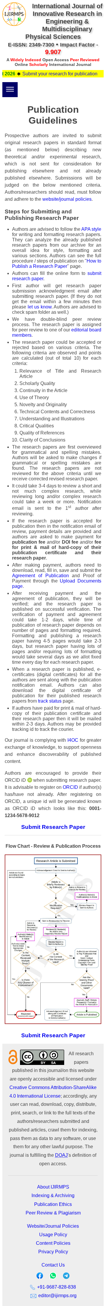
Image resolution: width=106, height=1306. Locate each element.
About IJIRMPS (53, 1186)
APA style (91, 229)
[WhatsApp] (53, 1278)
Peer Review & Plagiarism (53, 1212)
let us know (40, 306)
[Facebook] (40, 1277)
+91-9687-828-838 (56, 1287)
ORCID (70, 787)
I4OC (72, 740)
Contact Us (53, 1264)
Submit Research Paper (53, 827)
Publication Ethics (53, 1204)
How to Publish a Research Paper (56, 263)
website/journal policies (67, 199)
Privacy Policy (53, 1251)
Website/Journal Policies (53, 1226)
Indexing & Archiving (53, 1195)
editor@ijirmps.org (57, 1295)
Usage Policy (53, 1234)
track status (50, 700)
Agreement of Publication (40, 575)
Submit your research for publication (52, 73)
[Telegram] (66, 1277)
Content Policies (53, 1243)
